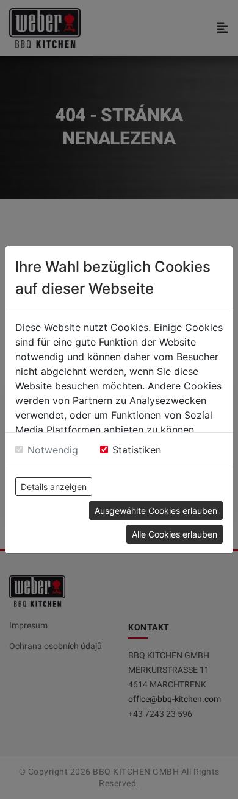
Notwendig (52, 450)
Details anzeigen (54, 486)
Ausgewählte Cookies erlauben (156, 510)
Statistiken (136, 450)
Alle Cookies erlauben (174, 534)
